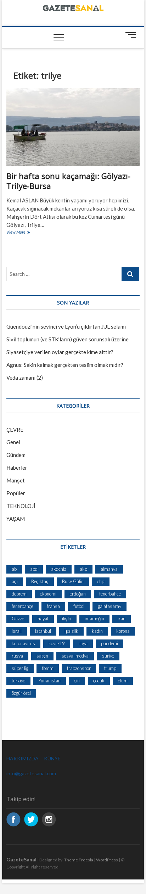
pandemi (109, 643)
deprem (19, 594)
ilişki (66, 618)
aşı (15, 581)
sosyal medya (75, 656)
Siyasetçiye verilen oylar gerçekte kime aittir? (59, 352)
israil (17, 631)
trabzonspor (79, 668)
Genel (13, 442)
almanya (109, 569)
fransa (53, 606)
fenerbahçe (22, 606)
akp (83, 569)
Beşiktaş (40, 581)
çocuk (99, 680)
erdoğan (78, 594)
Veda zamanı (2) (24, 377)
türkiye (18, 680)
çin (77, 680)
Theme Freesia (78, 859)
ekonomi (48, 594)
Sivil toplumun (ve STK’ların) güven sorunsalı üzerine (67, 339)
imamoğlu (94, 618)
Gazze (18, 618)
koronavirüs (23, 643)
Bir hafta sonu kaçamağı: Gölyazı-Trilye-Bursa (68, 181)
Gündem (16, 455)
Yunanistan (50, 680)
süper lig (20, 668)
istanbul (43, 631)
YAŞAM (15, 518)
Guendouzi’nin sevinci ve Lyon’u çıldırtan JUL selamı (66, 326)
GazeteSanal (21, 859)
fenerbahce (110, 594)
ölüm (123, 680)
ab (14, 569)
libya (83, 643)
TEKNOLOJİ (20, 506)
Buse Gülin (73, 581)
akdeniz (58, 569)
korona (123, 631)
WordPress (107, 859)
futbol (78, 606)
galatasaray (109, 606)
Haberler (16, 467)
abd (34, 569)
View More (24, 232)
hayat (43, 618)
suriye (108, 656)
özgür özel (21, 693)
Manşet (15, 480)
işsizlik (71, 631)
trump (110, 668)
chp (100, 581)
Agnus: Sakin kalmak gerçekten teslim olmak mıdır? (64, 365)
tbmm (48, 668)
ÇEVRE (14, 429)
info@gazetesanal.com (31, 773)
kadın (97, 631)
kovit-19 (57, 643)
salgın (42, 656)
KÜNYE (52, 758)
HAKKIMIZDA (22, 758)
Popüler (15, 493)
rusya (17, 656)
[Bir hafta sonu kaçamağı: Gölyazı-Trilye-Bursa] (73, 127)
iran (121, 618)
